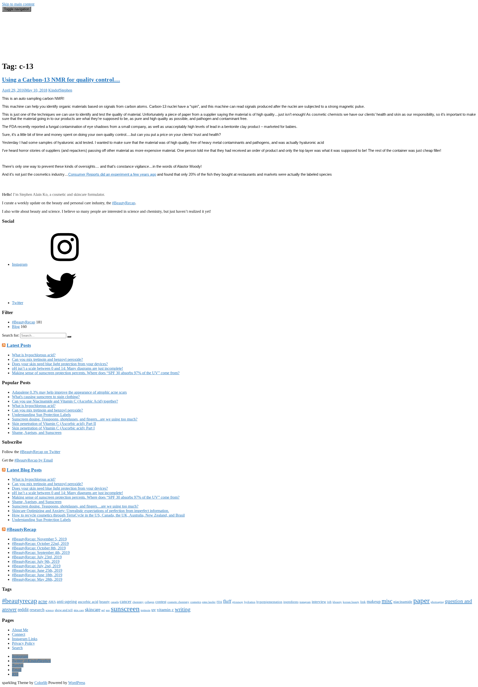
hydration (249, 602)
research (37, 609)
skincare (92, 609)
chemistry (138, 602)
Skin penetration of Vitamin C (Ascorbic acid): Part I (53, 428)
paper (421, 600)
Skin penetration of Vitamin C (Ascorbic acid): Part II (54, 424)
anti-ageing (67, 601)
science (50, 610)
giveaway (237, 602)
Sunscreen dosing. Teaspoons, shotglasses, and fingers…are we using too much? (75, 506)
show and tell (64, 610)
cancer (125, 601)
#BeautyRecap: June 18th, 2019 (37, 575)
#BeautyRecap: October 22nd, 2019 (40, 543)
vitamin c (165, 609)
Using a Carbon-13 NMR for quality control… (61, 79)
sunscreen (125, 609)
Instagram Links (24, 639)
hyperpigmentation (269, 602)
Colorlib (40, 683)
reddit (23, 609)
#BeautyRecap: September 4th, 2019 (41, 552)
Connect (18, 634)
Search (17, 50)
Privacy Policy (23, 643)
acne (42, 601)
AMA (52, 602)
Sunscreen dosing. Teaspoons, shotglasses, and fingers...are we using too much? (74, 419)
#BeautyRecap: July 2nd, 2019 (36, 566)
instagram (305, 602)
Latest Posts (19, 345)
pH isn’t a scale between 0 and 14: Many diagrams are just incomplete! (67, 368)
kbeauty (337, 602)
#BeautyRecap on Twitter (40, 452)
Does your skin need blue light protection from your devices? (60, 364)
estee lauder (209, 602)
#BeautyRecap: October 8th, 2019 (39, 548)
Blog (16, 36)
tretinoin (145, 610)
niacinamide (402, 602)
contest (160, 602)
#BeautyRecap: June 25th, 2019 (37, 570)
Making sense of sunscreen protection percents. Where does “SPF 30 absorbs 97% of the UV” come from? (95, 373)
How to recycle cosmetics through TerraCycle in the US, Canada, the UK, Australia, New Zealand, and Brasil (98, 515)
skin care (79, 610)
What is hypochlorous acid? (34, 355)
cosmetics (195, 602)
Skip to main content (18, 4)
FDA (219, 602)
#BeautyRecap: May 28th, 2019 (37, 579)
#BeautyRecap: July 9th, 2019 (36, 561)
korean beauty (351, 602)
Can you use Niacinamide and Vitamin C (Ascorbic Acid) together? (65, 401)
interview (319, 602)
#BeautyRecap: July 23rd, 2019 (37, 557)
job (329, 602)
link (363, 602)
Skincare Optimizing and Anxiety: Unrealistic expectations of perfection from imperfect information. (90, 511)
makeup (374, 601)
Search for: (10, 335)
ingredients (291, 602)
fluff (227, 601)
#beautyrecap (19, 600)
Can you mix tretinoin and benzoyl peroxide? (47, 359)
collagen (149, 602)
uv (153, 609)
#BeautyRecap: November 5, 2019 (39, 539)
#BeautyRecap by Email (33, 460)
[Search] (69, 336)
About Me (20, 54)
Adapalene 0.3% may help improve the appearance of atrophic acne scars (69, 392)
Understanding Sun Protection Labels (41, 415)
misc (387, 601)
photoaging (437, 602)
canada (115, 602)
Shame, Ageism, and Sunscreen (36, 432)
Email (16, 45)
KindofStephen (60, 90)
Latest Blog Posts (24, 470)
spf (103, 610)
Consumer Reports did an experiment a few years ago (112, 174)
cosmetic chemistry (178, 602)
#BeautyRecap (23, 41)
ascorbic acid (88, 602)
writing (182, 609)
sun (108, 610)
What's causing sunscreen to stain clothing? (46, 397)
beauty (104, 602)
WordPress (76, 683)
